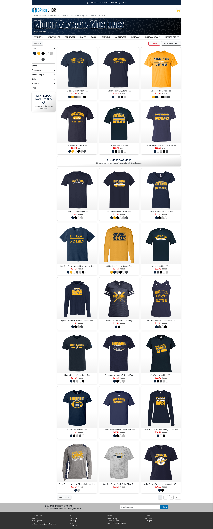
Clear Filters (154, 43)
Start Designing (77, 84)
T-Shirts (38, 37)
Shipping (73, 521)
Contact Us (74, 525)
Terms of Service (113, 521)
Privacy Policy (112, 518)
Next (178, 497)
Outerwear (120, 37)
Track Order (74, 518)
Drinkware (70, 37)
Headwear (105, 37)
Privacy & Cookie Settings (116, 523)
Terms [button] (124, 2)
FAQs (71, 523)
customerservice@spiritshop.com (44, 524)
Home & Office (172, 37)
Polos (83, 37)
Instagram (148, 521)
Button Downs (152, 37)
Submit (164, 507)
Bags (93, 37)
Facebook (148, 518)
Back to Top (64, 497)
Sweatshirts (54, 37)
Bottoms (135, 37)
